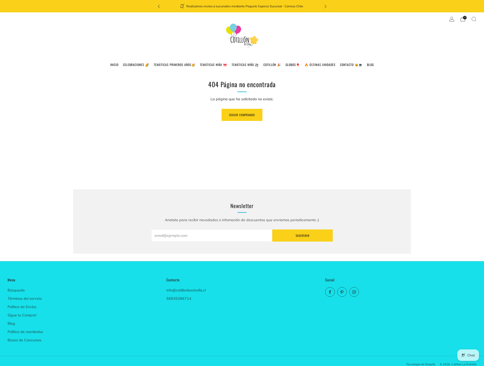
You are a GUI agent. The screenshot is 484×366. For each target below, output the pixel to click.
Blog (11, 323)
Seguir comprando (242, 115)
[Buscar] (473, 19)
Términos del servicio (25, 298)
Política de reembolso (25, 331)
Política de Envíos (22, 307)
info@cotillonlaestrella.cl (186, 290)
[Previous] (159, 6)
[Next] (325, 6)
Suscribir (303, 236)
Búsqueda (16, 290)
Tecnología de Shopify (420, 364)
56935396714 (178, 298)
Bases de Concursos (24, 340)
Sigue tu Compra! (22, 315)
